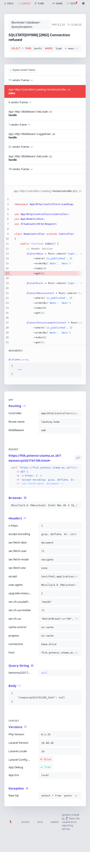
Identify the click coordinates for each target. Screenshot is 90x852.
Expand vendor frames (24, 70)
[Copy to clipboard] (77, 48)
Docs (40, 822)
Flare (71, 818)
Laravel (54, 822)
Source (25, 822)
